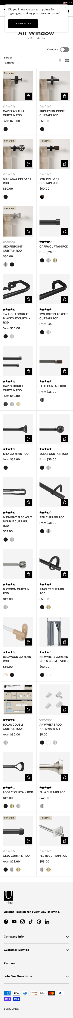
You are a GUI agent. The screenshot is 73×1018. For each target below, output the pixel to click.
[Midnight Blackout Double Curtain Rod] (18, 492)
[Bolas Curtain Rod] (54, 429)
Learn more (23, 23)
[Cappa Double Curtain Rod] (18, 361)
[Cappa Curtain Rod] (54, 221)
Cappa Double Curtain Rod (13, 388)
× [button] (65, 7)
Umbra (15, 1008)
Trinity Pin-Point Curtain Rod (52, 113)
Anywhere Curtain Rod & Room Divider (54, 659)
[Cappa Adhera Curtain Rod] (18, 86)
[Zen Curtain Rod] (54, 492)
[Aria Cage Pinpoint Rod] (18, 154)
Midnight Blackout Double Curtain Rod (17, 521)
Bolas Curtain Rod (53, 454)
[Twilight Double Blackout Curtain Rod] (18, 289)
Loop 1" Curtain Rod (18, 792)
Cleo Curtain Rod (16, 856)
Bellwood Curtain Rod (17, 659)
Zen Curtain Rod (52, 517)
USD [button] (69, 2)
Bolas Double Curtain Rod (13, 727)
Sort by (8, 57)
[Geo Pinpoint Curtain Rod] (18, 221)
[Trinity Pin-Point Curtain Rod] (54, 86)
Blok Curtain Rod (52, 386)
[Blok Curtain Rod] (54, 361)
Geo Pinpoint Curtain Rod (12, 249)
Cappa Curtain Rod (53, 246)
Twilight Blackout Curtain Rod (53, 316)
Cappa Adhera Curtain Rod (13, 113)
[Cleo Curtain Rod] (18, 831)
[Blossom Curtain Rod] (18, 564)
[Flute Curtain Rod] (54, 831)
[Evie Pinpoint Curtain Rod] (54, 154)
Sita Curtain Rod (16, 454)
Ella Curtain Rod (52, 792)
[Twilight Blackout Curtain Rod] (54, 289)
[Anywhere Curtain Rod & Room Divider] (54, 632)
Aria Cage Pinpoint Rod (17, 181)
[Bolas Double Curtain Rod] (18, 699)
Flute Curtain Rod (53, 856)
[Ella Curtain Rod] (54, 767)
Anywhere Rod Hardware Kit (50, 727)
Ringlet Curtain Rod (51, 591)
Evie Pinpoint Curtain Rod (49, 181)
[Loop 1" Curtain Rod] (18, 767)
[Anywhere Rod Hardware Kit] (54, 699)
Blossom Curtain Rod (16, 591)
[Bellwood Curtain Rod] (18, 632)
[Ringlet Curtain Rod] (54, 564)
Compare (52, 49)
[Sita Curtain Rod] (18, 429)
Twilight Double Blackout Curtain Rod (17, 318)
